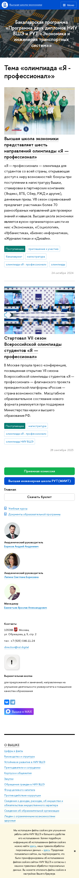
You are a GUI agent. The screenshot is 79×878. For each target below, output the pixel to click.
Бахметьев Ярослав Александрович (25, 607)
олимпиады (58, 264)
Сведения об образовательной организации (31, 811)
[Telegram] (12, 702)
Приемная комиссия (39, 471)
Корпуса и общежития (18, 773)
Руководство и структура (19, 756)
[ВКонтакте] (6, 702)
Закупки (8, 779)
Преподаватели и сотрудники (22, 767)
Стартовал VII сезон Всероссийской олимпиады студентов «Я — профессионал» (33, 347)
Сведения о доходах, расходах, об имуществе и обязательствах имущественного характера (33, 803)
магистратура (36, 256)
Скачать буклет (39, 497)
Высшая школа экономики (25, 5)
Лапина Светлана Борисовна (21, 577)
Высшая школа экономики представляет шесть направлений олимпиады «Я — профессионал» (36, 147)
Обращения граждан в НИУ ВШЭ (24, 784)
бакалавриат (14, 256)
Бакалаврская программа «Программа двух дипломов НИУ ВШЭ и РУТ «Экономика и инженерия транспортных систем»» (41, 33)
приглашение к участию (43, 249)
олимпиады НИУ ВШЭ (19, 441)
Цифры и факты (13, 751)
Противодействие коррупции (22, 795)
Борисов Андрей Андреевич (21, 546)
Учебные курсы (17, 508)
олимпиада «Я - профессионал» (26, 264)
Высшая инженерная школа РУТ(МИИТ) (39, 481)
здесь (33, 846)
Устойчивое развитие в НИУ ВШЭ (24, 762)
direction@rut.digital (16, 647)
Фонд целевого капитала (19, 790)
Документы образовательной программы (34, 514)
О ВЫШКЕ (11, 745)
